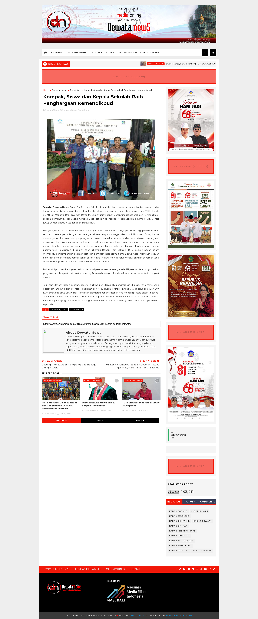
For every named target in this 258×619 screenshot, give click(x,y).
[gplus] (184, 569)
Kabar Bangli (199, 511)
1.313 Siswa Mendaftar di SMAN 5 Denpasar (141, 404)
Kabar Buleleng (179, 516)
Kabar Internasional (182, 531)
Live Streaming (150, 52)
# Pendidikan (76, 309)
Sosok (110, 52)
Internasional (78, 52)
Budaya (97, 52)
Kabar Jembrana (179, 536)
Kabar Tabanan (202, 550)
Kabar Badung (178, 511)
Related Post (50, 373)
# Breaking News (58, 309)
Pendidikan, (83, 110)
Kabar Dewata (203, 521)
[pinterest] (189, 569)
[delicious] (214, 569)
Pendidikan (75, 90)
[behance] (206, 569)
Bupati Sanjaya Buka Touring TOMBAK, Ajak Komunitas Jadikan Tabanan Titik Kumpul (193, 63)
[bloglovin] (193, 569)
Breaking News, (69, 110)
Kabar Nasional (179, 550)
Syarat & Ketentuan (56, 569)
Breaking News (139, 64)
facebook (61, 420)
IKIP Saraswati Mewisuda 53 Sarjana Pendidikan (99, 404)
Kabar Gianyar (178, 526)
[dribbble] (197, 569)
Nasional (57, 52)
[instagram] (210, 569)
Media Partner (115, 569)
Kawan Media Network (179, 615)
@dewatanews (178, 435)
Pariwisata (127, 52)
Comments (208, 501)
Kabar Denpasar (179, 521)
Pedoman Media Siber (87, 569)
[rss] (201, 569)
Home (46, 90)
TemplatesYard (138, 615)
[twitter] (180, 569)
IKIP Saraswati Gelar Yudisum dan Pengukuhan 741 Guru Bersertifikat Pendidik (59, 405)
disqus (100, 420)
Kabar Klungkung (180, 546)
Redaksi (135, 569)
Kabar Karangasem (181, 541)
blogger (140, 420)
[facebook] (176, 569)
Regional (174, 501)
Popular (191, 501)
